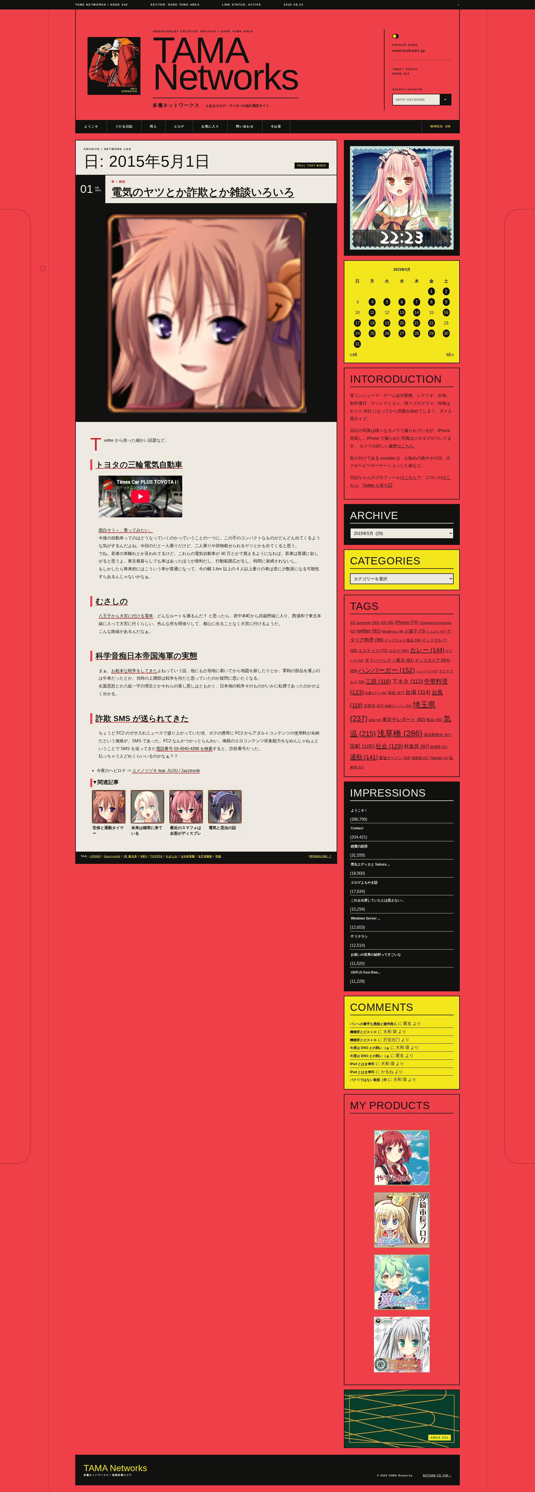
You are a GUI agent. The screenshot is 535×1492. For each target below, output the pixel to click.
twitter (369, 631)
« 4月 (353, 354)
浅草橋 (399, 733)
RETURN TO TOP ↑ (437, 1475)
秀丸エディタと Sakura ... (370, 864)
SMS (143, 856)
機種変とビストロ (363, 1032)
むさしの (112, 601)
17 (357, 323)
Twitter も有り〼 (377, 485)
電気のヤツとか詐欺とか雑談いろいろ (203, 192)
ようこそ (91, 126)
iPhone (406, 622)
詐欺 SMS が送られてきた (142, 718)
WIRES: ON (440, 126)
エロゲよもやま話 (364, 882)
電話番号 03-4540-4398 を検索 (184, 748)
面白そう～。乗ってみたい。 (126, 530)
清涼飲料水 (437, 735)
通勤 (364, 757)
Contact (357, 828)
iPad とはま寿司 (362, 1064)
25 (372, 333)
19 (387, 323)
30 (446, 333)
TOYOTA (156, 856)
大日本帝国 (188, 856)
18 (372, 323)
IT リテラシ (359, 936)
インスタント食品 (403, 640)
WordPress (393, 631)
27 (402, 333)
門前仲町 (439, 758)
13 (402, 312)
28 (416, 333)
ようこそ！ (359, 810)
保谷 (396, 692)
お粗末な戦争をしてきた (134, 670)
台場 (418, 692)
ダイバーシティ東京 (389, 660)
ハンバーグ (427, 671)
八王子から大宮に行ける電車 (126, 615)
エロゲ (179, 126)
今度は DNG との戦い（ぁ (369, 1048)
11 (372, 312)
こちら (407, 446)
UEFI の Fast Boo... (365, 972)
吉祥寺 (374, 706)
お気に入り (210, 126)
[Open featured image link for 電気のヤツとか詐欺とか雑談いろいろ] (206, 313)
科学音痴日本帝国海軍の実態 (146, 656)
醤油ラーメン (395, 758)
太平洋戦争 (205, 856)
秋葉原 (416, 746)
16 (446, 312)
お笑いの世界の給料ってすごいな (376, 955)
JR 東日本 (130, 856)
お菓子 (415, 631)
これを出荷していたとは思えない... (377, 900)
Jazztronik (112, 856)
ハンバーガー (386, 670)
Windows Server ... (365, 918)
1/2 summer (365, 623)
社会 (389, 746)
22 (431, 323)
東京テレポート (403, 719)
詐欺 (218, 856)
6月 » (450, 354)
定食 (375, 720)
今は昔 (276, 126)
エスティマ (373, 650)
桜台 (434, 719)
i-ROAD (94, 856)
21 (416, 323)
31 (357, 343)
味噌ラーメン (398, 706)
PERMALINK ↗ (320, 856)
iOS (387, 623)
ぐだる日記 (124, 126)
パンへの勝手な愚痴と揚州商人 (373, 1024)
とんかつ (436, 631)
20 (402, 323)
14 (416, 312)
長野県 (420, 758)
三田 (378, 681)
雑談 (122, 181)
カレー (427, 650)
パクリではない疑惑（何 (368, 1080)
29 (431, 333)
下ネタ (407, 681)
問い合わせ (245, 126)
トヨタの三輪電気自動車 (139, 464)
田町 (362, 746)
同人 (153, 126)
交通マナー (376, 693)
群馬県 (439, 747)
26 (387, 333)
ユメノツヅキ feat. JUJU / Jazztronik (166, 770)
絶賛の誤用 (359, 846)
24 (357, 333)
